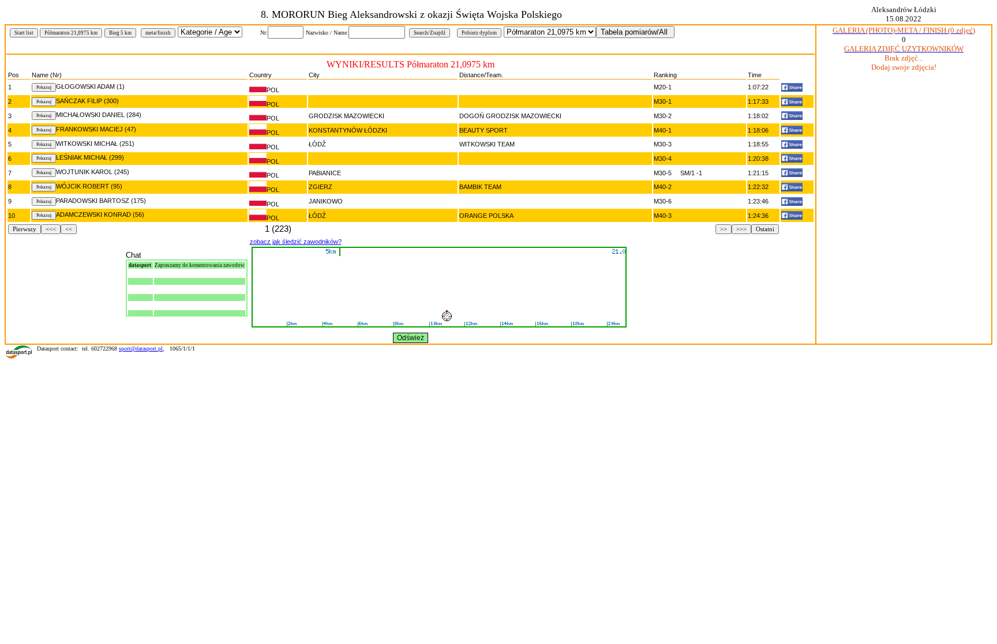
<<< (51, 229)
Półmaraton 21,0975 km (71, 33)
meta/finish (158, 33)
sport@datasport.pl (141, 348)
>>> (741, 229)
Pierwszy (24, 229)
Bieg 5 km (120, 33)
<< (68, 229)
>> (723, 229)
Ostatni (765, 229)
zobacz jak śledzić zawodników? (296, 241)
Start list (23, 33)
